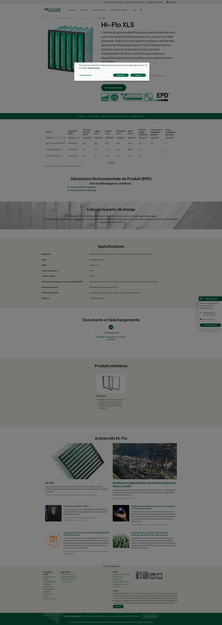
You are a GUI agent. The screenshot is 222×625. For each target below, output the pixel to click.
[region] (111, 71)
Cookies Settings (86, 75)
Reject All (120, 75)
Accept (138, 75)
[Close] (146, 65)
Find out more (94, 68)
